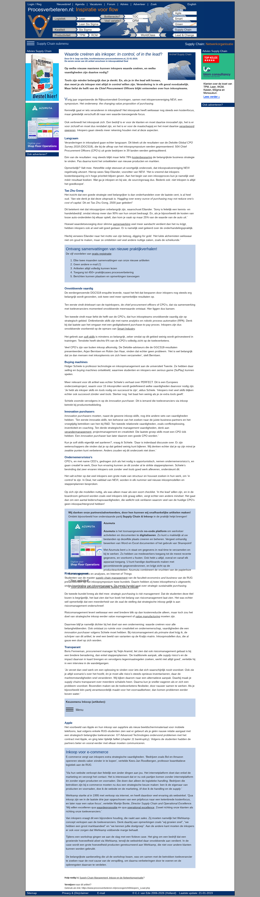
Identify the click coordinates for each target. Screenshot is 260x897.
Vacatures (96, 4)
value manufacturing (148, 616)
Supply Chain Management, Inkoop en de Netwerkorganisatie (111, 877)
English (191, 4)
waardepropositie (107, 807)
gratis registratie (101, 253)
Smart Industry (126, 328)
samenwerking (121, 223)
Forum (111, 4)
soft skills (89, 336)
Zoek (154, 4)
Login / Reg (34, 4)
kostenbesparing (142, 157)
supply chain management (112, 577)
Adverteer (139, 4)
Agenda (80, 4)
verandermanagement (78, 431)
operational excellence (140, 807)
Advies (124, 4)
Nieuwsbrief (64, 4)
